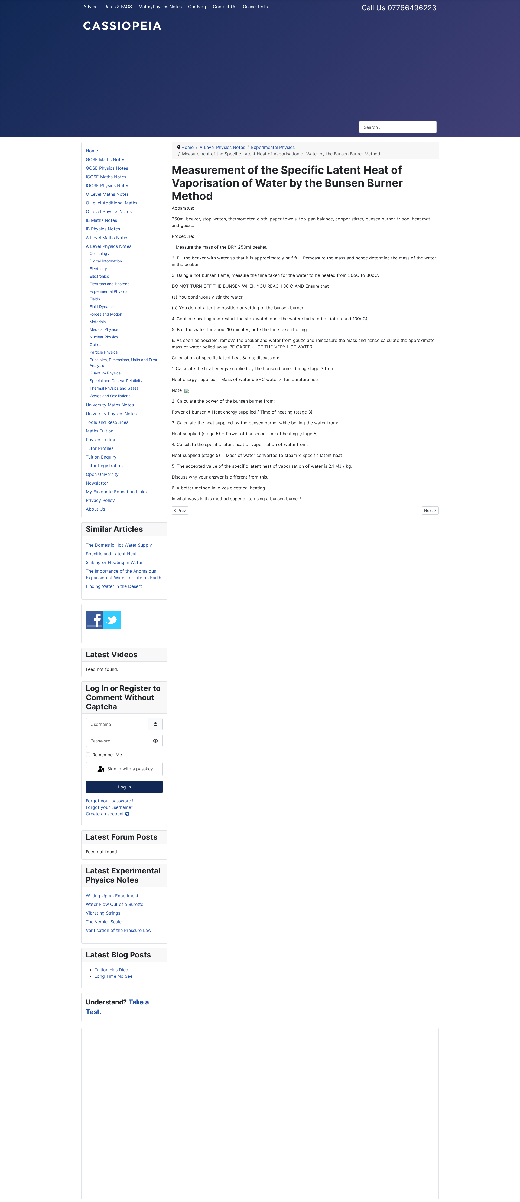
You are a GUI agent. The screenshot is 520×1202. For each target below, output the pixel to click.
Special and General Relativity (116, 380)
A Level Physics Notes (108, 246)
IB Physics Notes (103, 229)
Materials (98, 321)
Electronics (99, 276)
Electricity (98, 268)
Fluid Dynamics (103, 306)
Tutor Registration (104, 465)
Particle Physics (104, 352)
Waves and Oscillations (110, 395)
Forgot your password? (110, 800)
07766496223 (412, 7)
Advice (90, 6)
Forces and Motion (106, 314)
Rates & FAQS (118, 6)
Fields (95, 299)
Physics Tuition (101, 439)
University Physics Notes (111, 413)
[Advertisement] (260, 76)
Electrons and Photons (109, 283)
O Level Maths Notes (107, 194)
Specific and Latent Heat (111, 553)
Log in (124, 787)
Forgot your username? (109, 807)
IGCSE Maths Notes (106, 177)
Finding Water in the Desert (114, 586)
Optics (95, 344)
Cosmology (99, 253)
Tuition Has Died (111, 969)
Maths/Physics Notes (160, 6)
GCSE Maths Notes (105, 159)
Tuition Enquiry (101, 457)
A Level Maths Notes (107, 237)
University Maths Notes (110, 405)
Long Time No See (113, 976)
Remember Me (107, 754)
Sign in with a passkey (129, 768)
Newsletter (97, 483)
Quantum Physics (105, 373)
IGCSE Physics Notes (107, 185)
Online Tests (255, 6)
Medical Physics (104, 329)
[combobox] (398, 127)
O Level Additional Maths (111, 203)
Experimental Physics (108, 291)
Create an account (105, 813)
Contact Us (224, 6)
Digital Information (106, 261)
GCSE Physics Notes (107, 168)
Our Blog (197, 6)
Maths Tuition (99, 431)
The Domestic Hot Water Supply (119, 545)
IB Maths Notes (101, 220)
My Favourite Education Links (116, 491)
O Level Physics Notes (109, 211)
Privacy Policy (100, 500)
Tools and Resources (107, 422)
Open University (102, 474)
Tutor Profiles (99, 448)
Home (92, 150)
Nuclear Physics (104, 337)
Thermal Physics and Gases (114, 388)
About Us (95, 509)
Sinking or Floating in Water (114, 562)
